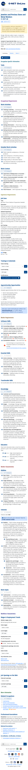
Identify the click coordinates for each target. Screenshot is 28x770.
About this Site (9, 764)
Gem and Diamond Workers (13, 49)
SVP (2, 252)
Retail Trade (4, 658)
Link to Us (11, 756)
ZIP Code (4, 272)
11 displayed (8, 323)
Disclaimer (19, 764)
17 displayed (8, 287)
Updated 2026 (6, 21)
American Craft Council (9, 728)
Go (25, 9)
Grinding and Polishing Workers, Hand (13, 706)
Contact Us (17, 751)
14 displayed (8, 473)
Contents (6, 57)
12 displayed (8, 391)
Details (11, 53)
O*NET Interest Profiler (8, 519)
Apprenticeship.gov (7, 310)
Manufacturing (5, 660)
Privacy (14, 764)
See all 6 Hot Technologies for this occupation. (16, 348)
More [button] (17, 53)
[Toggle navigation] (3, 9)
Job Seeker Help (11, 751)
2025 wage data (19, 663)
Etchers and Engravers (9, 702)
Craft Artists (6, 701)
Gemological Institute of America (11, 738)
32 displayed (8, 149)
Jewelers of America (8, 730)
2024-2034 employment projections (8, 664)
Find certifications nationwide (9, 278)
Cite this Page (17, 756)
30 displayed (8, 67)
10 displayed (8, 698)
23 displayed (8, 107)
